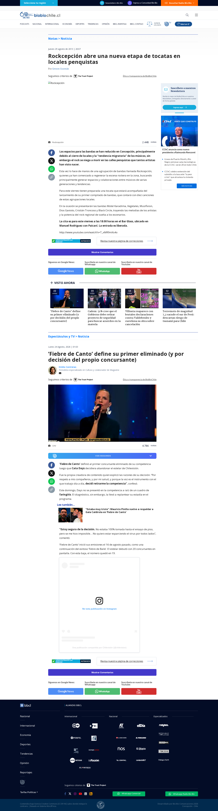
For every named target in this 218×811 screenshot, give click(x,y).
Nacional (37, 24)
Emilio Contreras (67, 367)
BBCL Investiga (119, 24)
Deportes (80, 24)
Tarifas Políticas (28, 792)
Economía (67, 24)
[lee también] (71, 515)
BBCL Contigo (136, 24)
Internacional (52, 24)
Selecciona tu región (35, 2)
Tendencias (93, 24)
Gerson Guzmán (60, 69)
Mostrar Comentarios (102, 252)
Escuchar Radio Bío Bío (180, 3)
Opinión (105, 24)
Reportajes (26, 772)
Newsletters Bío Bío (114, 3)
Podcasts (24, 24)
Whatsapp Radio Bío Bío (184, 794)
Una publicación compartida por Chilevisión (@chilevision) (99, 647)
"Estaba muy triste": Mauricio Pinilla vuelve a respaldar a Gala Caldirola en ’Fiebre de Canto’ (119, 511)
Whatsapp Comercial (130, 793)
